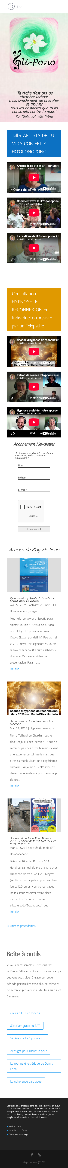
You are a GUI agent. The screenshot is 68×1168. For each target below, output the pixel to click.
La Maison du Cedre (18, 1130)
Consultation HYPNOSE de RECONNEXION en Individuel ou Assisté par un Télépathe (32, 310)
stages (33, 611)
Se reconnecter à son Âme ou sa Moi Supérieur (31, 723)
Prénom (22, 477)
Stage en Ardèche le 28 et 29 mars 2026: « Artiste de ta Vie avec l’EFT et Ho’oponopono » (32, 841)
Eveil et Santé (15, 1126)
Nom (22, 465)
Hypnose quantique (42, 728)
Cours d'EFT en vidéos (25, 1013)
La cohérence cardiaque (25, 1081)
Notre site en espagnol (19, 1134)
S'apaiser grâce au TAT (25, 1026)
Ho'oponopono (19, 611)
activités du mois (39, 605)
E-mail (22, 489)
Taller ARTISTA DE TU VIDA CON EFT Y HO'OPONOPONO (33, 143)
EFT (54, 605)
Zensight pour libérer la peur (28, 1051)
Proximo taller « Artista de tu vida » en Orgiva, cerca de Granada (33, 599)
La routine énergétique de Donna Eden (31, 1066)
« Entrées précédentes (21, 926)
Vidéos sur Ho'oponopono (27, 1038)
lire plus (14, 669)
